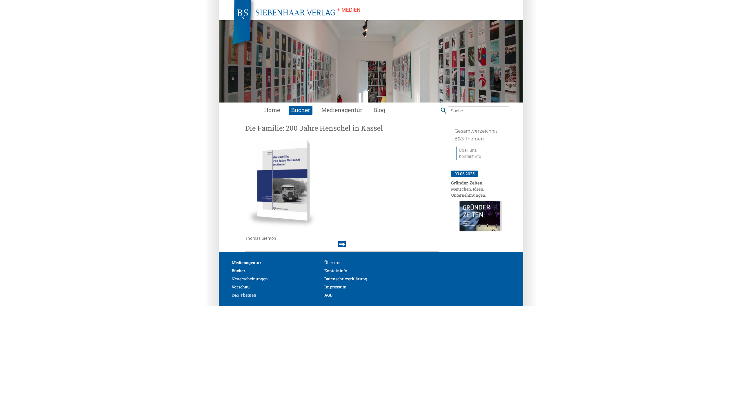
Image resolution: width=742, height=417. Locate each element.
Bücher (300, 110)
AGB (328, 295)
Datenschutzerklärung (345, 278)
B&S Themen (469, 138)
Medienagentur (341, 110)
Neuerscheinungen (250, 278)
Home (272, 110)
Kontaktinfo (470, 156)
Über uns (468, 150)
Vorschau (241, 287)
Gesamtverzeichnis (476, 130)
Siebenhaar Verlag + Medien (347, 26)
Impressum (335, 287)
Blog (379, 110)
